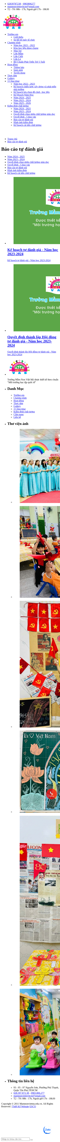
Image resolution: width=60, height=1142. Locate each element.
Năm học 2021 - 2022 (24, 45)
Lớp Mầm (18, 53)
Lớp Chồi (18, 56)
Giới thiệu (18, 37)
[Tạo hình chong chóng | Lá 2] (36, 552)
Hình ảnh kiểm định (23, 122)
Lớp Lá (17, 59)
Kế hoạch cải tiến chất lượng (27, 125)
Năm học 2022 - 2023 (24, 84)
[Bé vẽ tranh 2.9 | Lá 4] (36, 772)
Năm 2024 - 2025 (22, 97)
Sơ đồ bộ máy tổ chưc (24, 40)
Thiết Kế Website (20, 1106)
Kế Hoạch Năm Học (24, 95)
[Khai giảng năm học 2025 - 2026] (36, 466)
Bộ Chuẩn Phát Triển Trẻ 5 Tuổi (29, 62)
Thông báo (19, 67)
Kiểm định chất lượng (18, 106)
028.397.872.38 (21, 1093)
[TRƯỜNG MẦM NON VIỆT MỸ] (13, 29)
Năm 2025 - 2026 (22, 103)
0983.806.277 (37, 1093)
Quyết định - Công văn (25, 117)
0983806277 (29, 3)
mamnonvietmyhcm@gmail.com (23, 6)
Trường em (12, 34)
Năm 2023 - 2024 (22, 100)
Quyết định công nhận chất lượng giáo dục (34, 114)
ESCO (33, 1106)
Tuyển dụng (19, 73)
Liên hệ (17, 417)
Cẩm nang (19, 414)
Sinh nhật (18, 70)
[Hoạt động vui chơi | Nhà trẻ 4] (36, 1032)
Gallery (11, 78)
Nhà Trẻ (18, 51)
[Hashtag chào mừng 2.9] (36, 901)
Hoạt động (12, 64)
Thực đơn (12, 75)
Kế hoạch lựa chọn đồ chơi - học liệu (32, 92)
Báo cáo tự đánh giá (23, 119)
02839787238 (14, 3)
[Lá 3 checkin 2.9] (36, 664)
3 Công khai (13, 81)
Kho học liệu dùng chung (26, 48)
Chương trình (13, 42)
